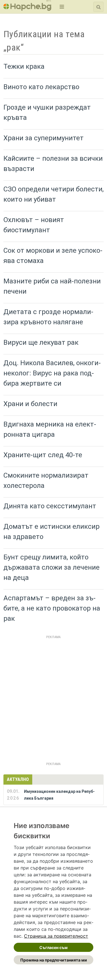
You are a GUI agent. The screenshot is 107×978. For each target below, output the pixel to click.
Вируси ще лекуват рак (40, 342)
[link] (56, 936)
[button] (61, 7)
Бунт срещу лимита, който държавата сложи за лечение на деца (51, 567)
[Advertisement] (53, 694)
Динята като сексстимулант (49, 506)
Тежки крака (24, 66)
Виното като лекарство (41, 87)
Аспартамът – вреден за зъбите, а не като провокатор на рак (51, 608)
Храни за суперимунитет (43, 138)
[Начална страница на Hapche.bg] (27, 9)
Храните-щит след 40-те (42, 455)
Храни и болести (30, 404)
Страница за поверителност (56, 936)
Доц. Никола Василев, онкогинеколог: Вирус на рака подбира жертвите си (52, 373)
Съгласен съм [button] (53, 947)
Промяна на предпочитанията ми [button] (53, 960)
